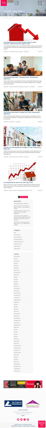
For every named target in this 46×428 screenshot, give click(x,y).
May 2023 (16, 281)
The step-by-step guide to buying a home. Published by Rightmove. (21, 78)
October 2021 (17, 322)
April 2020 (16, 359)
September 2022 (17, 299)
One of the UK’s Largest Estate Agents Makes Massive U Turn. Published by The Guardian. (22, 223)
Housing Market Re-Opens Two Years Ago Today (18, 182)
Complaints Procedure (16, 426)
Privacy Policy (26, 426)
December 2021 (17, 318)
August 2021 (16, 327)
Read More (40, 51)
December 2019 (17, 366)
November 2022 (17, 295)
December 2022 (17, 293)
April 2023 (16, 283)
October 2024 (17, 260)
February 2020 (17, 364)
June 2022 (16, 304)
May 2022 (16, 306)
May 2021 (16, 334)
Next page (25, 197)
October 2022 (17, 297)
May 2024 (16, 263)
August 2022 (16, 302)
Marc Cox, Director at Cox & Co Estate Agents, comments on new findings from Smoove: (22, 207)
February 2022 (17, 313)
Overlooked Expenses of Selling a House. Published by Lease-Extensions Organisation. (22, 212)
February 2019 (17, 370)
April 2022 (16, 309)
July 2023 (16, 277)
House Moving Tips (18, 237)
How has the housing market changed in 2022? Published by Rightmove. (22, 148)
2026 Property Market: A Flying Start (21, 203)
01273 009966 (16, 412)
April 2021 (16, 336)
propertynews (26, 51)
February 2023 (17, 288)
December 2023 (17, 272)
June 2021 (16, 332)
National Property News (13, 51)
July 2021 (16, 329)
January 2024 (16, 270)
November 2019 (17, 368)
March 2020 (16, 361)
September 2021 (17, 325)
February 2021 (17, 341)
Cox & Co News (13, 190)
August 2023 (16, 274)
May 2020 (16, 357)
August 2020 (16, 354)
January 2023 (16, 290)
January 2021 (16, 343)
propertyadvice (32, 86)
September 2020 (17, 352)
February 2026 (17, 256)
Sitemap (33, 426)
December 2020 (17, 345)
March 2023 (16, 286)
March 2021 (16, 338)
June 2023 (16, 279)
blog (10, 190)
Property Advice (20, 86)
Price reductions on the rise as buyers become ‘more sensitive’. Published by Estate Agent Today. (20, 42)
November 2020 (17, 348)
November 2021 (17, 320)
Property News (20, 51)
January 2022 (16, 315)
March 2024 (16, 267)
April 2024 (16, 265)
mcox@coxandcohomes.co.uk (26, 412)
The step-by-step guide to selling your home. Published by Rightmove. (22, 113)
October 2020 (17, 350)
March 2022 (16, 311)
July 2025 (16, 258)
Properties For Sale (18, 244)
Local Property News (20, 190)
